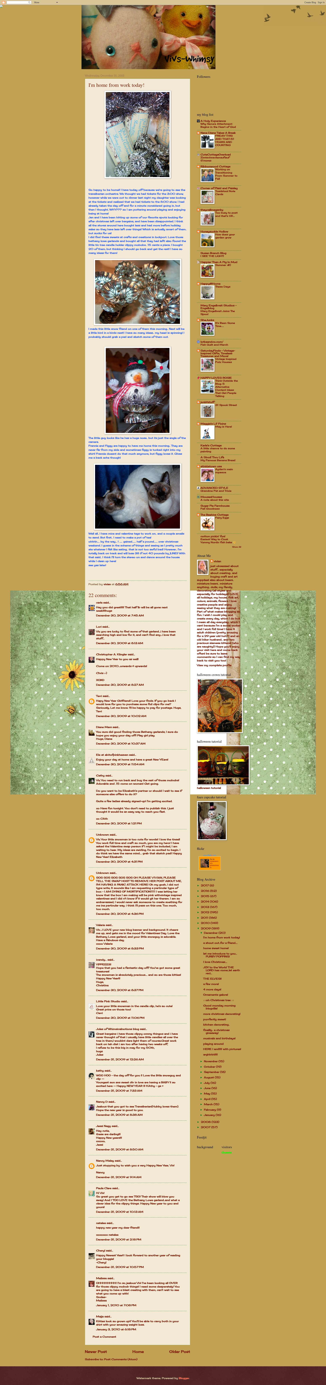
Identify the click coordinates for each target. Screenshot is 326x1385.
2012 (205, 912)
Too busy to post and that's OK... (226, 214)
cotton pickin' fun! (213, 536)
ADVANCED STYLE (214, 487)
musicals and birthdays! (219, 1038)
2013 (205, 907)
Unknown (102, 834)
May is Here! (223, 426)
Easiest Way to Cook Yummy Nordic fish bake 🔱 (218, 541)
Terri (99, 696)
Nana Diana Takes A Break (218, 132)
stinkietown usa (211, 466)
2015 (205, 896)
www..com (209, 855)
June (207, 1088)
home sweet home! (216, 948)
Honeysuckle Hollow (214, 231)
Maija (100, 1316)
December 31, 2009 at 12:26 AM (120, 1059)
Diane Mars (104, 727)
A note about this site (215, 499)
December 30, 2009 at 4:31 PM (119, 861)
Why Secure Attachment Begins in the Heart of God (218, 125)
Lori (99, 626)
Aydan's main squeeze (224, 471)
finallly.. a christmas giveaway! (216, 1032)
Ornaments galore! (215, 994)
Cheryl (100, 1250)
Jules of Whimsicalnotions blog (117, 1029)
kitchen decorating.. (216, 1024)
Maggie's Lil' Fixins (213, 423)
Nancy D (102, 1101)
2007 (206, 1127)
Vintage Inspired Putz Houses (225, 360)
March (209, 1104)
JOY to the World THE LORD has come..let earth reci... (221, 970)
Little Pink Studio (108, 1001)
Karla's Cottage (211, 445)
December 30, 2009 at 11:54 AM (120, 764)
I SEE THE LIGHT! (212, 256)
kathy (100, 1070)
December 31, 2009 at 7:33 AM (119, 1090)
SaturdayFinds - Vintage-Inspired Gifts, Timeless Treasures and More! (218, 353)
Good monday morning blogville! (219, 1007)
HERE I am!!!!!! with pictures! (222, 1049)
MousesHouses (211, 496)
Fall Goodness (210, 508)
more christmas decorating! (221, 1013)
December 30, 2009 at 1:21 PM (119, 823)
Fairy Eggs (222, 517)
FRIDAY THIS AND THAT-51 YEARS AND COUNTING (224, 140)
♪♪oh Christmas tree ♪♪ (218, 1000)
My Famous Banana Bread (218, 460)
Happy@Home (210, 283)
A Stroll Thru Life (212, 457)
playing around (213, 1043)
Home (138, 1351)
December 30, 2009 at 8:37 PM (119, 990)
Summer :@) (223, 265)
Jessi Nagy (103, 1126)
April (207, 1099)
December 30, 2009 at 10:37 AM (121, 743)
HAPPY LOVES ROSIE (216, 377)
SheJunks (207, 320)
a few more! (211, 984)
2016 (205, 890)
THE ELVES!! (212, 978)
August (209, 1077)
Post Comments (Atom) (120, 1359)
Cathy (100, 775)
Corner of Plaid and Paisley (219, 188)
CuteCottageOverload (216, 154)
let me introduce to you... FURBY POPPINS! (220, 955)
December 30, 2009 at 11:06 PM (120, 1017)
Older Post (179, 1351)
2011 (205, 917)
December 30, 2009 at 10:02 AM (121, 716)
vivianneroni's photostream (214, 864)
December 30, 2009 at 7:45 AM (120, 615)
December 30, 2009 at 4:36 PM (120, 913)
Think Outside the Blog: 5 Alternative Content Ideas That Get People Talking (226, 388)
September (212, 1072)
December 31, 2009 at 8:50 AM (119, 1149)
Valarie (100, 925)
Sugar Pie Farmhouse (215, 505)
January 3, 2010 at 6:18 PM (116, 1329)
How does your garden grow (225, 236)
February (210, 1109)
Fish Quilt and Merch (214, 344)
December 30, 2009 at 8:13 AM (119, 643)
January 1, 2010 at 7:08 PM (116, 1305)
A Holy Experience (213, 120)
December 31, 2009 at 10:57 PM (120, 1267)
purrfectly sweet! (214, 1019)
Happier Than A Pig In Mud (219, 262)
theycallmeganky (212, 209)
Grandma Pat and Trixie (216, 490)
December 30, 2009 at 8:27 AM (120, 684)
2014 (205, 901)
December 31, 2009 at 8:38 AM (119, 1114)
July (207, 1082)
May (207, 1093)
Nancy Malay (105, 1160)
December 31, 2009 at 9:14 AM (118, 1177)
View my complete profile (214, 665)
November (211, 1061)
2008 (206, 1122)
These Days (222, 286)
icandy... (101, 959)
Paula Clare (103, 1188)
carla (99, 602)
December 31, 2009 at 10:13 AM (119, 1211)
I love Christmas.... (215, 961)
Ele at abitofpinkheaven (112, 754)
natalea (101, 1223)
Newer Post (96, 1351)
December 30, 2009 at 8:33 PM (120, 948)
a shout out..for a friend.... (220, 942)
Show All (236, 547)
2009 (206, 928)
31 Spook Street (226, 405)
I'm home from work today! (221, 937)
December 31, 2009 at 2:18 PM (118, 1239)
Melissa (101, 1278)
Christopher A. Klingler (111, 654)
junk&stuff (207, 402)
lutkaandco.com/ (212, 341)
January (210, 1115)
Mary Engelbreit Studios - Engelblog (219, 307)
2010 (206, 923)
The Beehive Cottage (215, 514)
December (211, 932)
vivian (217, 561)
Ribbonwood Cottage (215, 166)
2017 (205, 885)
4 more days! (212, 989)
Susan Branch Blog (213, 253)
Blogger (184, 1378)
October (210, 1066)
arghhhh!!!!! (210, 1054)
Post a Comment (104, 1336)
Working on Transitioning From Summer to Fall (226, 174)
